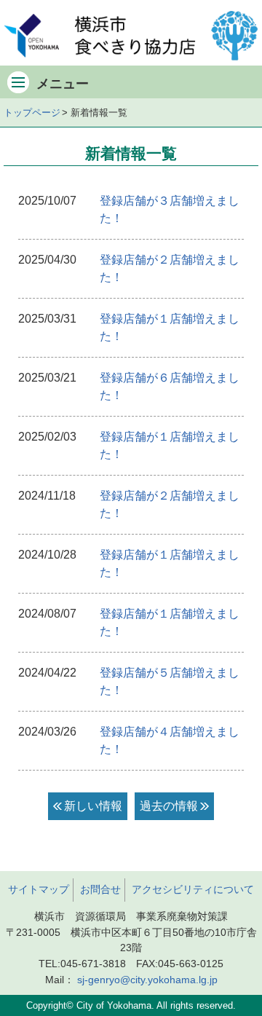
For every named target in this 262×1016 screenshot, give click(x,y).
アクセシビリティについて (193, 889)
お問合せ (100, 889)
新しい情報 (93, 806)
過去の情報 (169, 806)
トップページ (32, 112)
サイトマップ (38, 889)
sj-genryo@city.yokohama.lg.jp (147, 979)
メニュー (62, 83)
